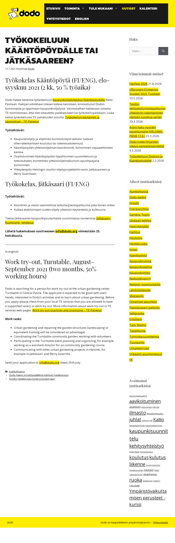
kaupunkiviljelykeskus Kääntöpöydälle (79, 100)
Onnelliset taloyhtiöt (143, 302)
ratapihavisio (150, 474)
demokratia (146, 407)
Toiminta (72, 8)
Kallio (158, 419)
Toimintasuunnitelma (144, 337)
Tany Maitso (137, 325)
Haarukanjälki (139, 226)
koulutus (139, 457)
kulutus (157, 457)
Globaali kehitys (140, 220)
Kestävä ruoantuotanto (144, 284)
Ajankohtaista (17, 371)
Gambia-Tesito (139, 215)
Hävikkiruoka (138, 244)
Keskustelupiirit (140, 278)
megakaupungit (136, 470)
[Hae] (163, 51)
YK (131, 360)
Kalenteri (148, 8)
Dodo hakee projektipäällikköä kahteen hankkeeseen (39, 375)
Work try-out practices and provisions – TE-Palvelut (67, 310)
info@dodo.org (66, 231)
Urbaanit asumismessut (145, 354)
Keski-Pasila (134, 452)
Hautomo (135, 238)
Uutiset (128, 8)
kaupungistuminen (153, 425)
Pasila (156, 470)
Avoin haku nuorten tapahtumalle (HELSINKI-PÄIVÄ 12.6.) (146, 131)
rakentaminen (135, 474)
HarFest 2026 (138, 84)
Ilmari (133, 249)
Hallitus (134, 232)
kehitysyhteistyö (146, 446)
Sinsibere (135, 319)
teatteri (156, 481)
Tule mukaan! (101, 8)
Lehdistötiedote (140, 290)
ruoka (135, 480)
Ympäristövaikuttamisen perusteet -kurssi (148, 497)
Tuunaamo (137, 342)
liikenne (137, 464)
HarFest (155, 407)
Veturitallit (134, 485)
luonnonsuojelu (153, 465)
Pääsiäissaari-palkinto (144, 307)
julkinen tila (147, 420)
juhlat (135, 419)
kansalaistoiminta (137, 425)
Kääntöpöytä (138, 255)
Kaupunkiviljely (139, 273)
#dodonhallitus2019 (138, 396)
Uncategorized (139, 348)
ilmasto (137, 412)
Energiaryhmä (139, 209)
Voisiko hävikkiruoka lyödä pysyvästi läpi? (32, 378)
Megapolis (136, 296)
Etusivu (53, 8)
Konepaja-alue (146, 452)
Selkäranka (136, 313)
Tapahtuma (137, 331)
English (82, 18)
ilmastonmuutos (155, 413)
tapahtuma (148, 481)
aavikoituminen (145, 401)
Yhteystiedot (58, 18)
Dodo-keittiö (137, 197)
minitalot (149, 470)
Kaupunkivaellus (140, 267)
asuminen (134, 406)
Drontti (134, 203)
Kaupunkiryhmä (140, 261)
